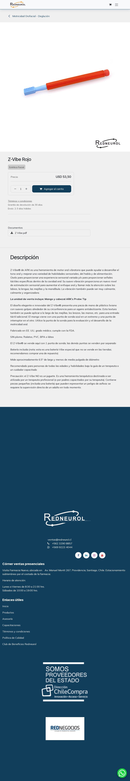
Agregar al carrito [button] (53, 188)
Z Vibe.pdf (20, 232)
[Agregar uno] (27, 188)
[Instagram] (94, 555)
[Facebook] (78, 555)
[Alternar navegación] (116, 4)
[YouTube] (102, 555)
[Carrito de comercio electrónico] (110, 4)
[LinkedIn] (86, 555)
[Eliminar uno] (14, 188)
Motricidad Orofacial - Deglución (31, 16)
